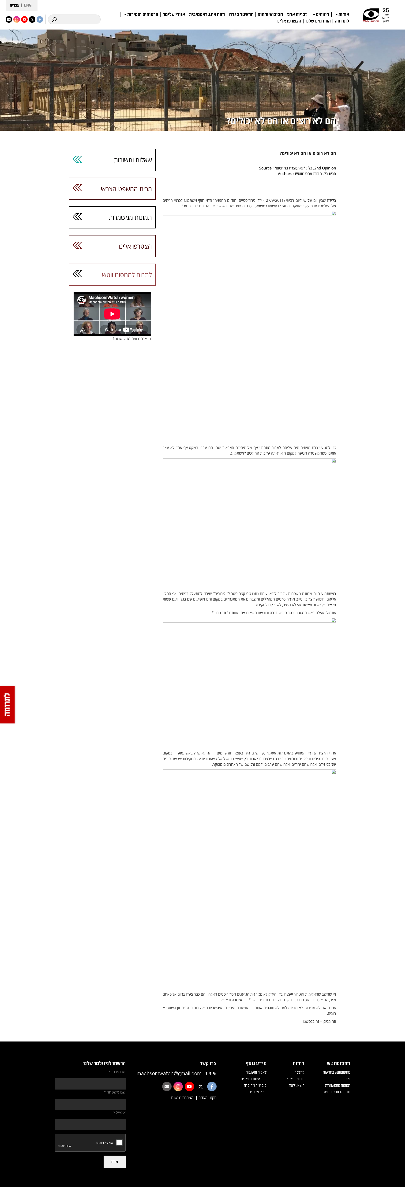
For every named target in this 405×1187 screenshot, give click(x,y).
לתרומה (342, 21)
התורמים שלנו (318, 21)
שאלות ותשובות (133, 160)
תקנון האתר (208, 1098)
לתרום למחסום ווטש (127, 274)
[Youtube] (24, 19)
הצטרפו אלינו (288, 21)
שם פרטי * (117, 1072)
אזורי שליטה (173, 14)
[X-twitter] (32, 19)
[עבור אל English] (26, 5)
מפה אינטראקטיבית (207, 14)
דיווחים (322, 14)
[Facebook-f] (40, 19)
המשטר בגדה (241, 14)
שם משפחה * (115, 1092)
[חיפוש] (54, 19)
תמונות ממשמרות (130, 217)
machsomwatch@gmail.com (169, 1073)
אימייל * (119, 1112)
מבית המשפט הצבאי (126, 188)
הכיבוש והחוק (270, 14)
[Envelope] (9, 19)
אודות (343, 14)
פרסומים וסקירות (142, 14)
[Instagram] (16, 19)
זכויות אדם (297, 14)
